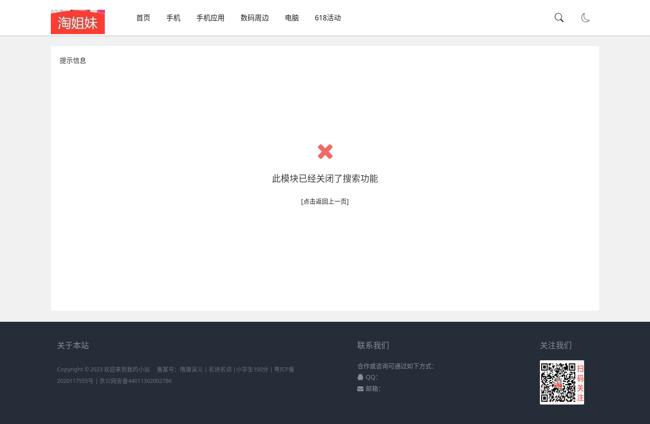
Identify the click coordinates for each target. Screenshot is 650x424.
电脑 (292, 18)
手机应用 (210, 18)
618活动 (328, 18)
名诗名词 (220, 369)
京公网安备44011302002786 (135, 381)
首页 (143, 18)
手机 (173, 18)
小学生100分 (252, 369)
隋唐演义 (191, 369)
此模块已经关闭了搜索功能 (325, 179)
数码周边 (255, 18)
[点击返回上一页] (325, 201)
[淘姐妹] (78, 31)
